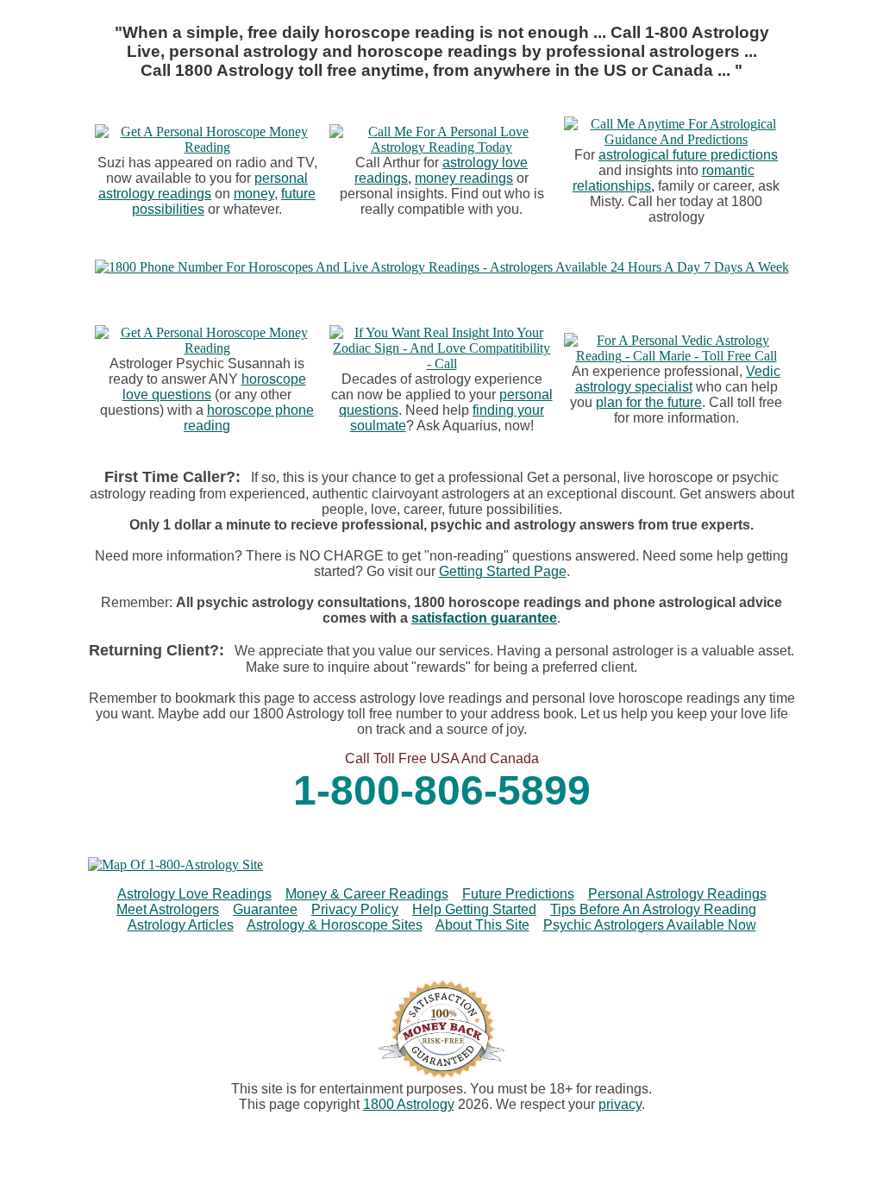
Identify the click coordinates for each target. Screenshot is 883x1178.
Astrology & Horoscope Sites (335, 925)
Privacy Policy (354, 909)
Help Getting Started (474, 909)
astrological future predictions (688, 154)
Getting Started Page (503, 571)
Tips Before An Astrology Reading (653, 909)
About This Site (482, 925)
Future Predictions (518, 894)
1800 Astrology (408, 1104)
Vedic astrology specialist (678, 379)
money (254, 193)
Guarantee (265, 909)
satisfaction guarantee (484, 618)
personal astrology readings (203, 186)
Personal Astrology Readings (677, 894)
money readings (464, 178)
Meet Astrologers (167, 909)
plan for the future (649, 402)
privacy (620, 1104)
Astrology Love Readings (194, 894)
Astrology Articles (181, 925)
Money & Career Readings (366, 894)
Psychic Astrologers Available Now (649, 925)
